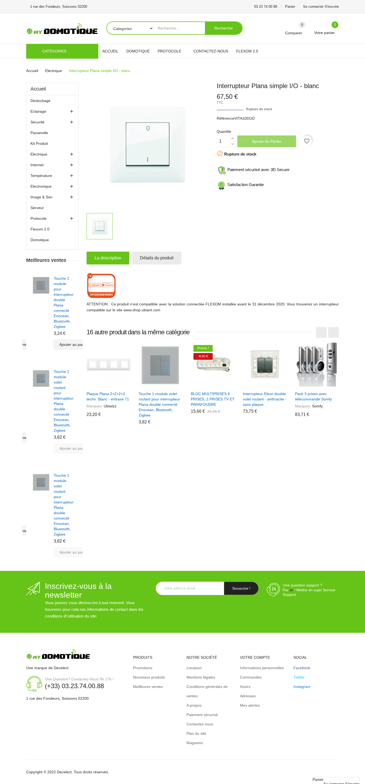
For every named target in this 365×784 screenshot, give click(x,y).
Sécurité (37, 122)
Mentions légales (201, 677)
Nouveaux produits (149, 677)
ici (291, 590)
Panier (290, 7)
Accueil (38, 89)
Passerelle (39, 133)
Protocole (38, 218)
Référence (225, 118)
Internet (37, 165)
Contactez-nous (200, 724)
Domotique (39, 240)
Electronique (41, 186)
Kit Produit (39, 143)
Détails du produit (156, 258)
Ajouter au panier (266, 141)
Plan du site (196, 733)
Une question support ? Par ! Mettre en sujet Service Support (309, 590)
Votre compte (255, 657)
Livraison (194, 668)
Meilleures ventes (148, 686)
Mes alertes (250, 705)
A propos (194, 705)
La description (108, 258)
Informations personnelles (262, 668)
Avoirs (245, 686)
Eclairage (38, 111)
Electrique (38, 154)
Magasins (195, 743)
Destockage (40, 101)
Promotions (142, 668)
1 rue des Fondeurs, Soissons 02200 (57, 698)
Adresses (248, 696)
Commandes (251, 677)
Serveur (37, 208)
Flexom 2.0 (39, 229)
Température (41, 175)
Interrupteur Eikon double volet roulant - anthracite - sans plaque (264, 399)
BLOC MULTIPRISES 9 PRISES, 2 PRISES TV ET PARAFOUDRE (213, 399)
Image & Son (41, 197)
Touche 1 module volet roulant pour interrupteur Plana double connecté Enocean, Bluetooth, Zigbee (159, 404)
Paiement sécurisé (202, 715)
